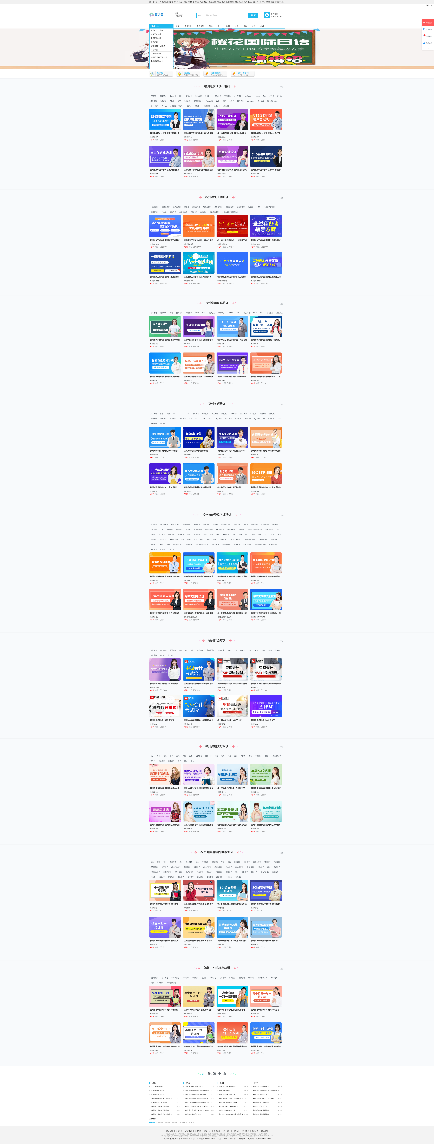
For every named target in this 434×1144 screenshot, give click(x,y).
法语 (181, 862)
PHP (181, 96)
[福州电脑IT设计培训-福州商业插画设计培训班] (199, 156)
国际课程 (200, 877)
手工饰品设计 (178, 544)
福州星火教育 (154, 1014)
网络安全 (198, 106)
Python (164, 106)
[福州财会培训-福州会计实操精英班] (165, 669)
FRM (249, 650)
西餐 (240, 534)
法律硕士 (212, 313)
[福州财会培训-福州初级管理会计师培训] (232, 669)
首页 (178, 26)
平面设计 (154, 96)
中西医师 (275, 524)
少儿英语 (154, 413)
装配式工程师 (214, 212)
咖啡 (253, 534)
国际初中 (245, 872)
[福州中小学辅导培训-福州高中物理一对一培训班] (232, 996)
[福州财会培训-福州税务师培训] (165, 706)
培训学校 (188, 26)
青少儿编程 (154, 106)
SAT (180, 413)
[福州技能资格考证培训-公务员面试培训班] (199, 562)
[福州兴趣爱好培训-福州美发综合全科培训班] (165, 774)
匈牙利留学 (178, 872)
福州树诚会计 (188, 687)
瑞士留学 (219, 872)
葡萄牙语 (215, 862)
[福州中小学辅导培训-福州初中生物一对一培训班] (232, 1032)
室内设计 (173, 96)
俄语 (197, 862)
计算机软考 (215, 544)
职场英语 (224, 413)
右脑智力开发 (262, 978)
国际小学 (254, 872)
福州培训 (160, 1123)
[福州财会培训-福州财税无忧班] (232, 706)
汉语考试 (163, 549)
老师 (211, 26)
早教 (152, 982)
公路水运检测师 (249, 539)
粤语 (222, 862)
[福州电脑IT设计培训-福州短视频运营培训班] (199, 119)
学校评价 (226, 1131)
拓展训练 (199, 756)
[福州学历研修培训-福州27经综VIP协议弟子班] (199, 363)
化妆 (189, 534)
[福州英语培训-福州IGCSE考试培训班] (266, 473)
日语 (152, 862)
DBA (261, 313)
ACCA (242, 650)
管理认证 (237, 524)
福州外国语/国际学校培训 (217, 852)
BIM (259, 207)
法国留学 (277, 862)
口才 (152, 756)
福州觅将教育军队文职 (190, 617)
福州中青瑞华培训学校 (261, 1114)
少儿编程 (261, 101)
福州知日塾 (187, 944)
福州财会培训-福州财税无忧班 (229, 720)
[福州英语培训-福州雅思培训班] (232, 473)
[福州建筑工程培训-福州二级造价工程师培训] (266, 263)
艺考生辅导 (175, 978)
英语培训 (154, 42)
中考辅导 (195, 978)
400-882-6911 (210, 1138)
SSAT (197, 418)
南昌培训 (167, 1123)
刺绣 (214, 539)
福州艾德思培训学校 (260, 1094)
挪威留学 (171, 877)
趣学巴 (166, 1138)
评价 (245, 26)
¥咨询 (152, 140)
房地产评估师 (235, 539)
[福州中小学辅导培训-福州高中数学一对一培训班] (165, 1032)
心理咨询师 (175, 524)
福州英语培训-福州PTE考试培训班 (164, 487)
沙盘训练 (162, 761)
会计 (192, 650)
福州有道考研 (188, 380)
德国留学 (197, 867)
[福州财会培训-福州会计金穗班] (266, 706)
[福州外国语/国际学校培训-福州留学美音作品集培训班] (232, 927)
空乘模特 (258, 756)
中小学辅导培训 (157, 61)
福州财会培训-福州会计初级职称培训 (198, 720)
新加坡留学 (154, 867)
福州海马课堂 (255, 491)
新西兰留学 (218, 867)
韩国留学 (187, 867)
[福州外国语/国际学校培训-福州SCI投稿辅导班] (266, 890)
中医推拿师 (174, 539)
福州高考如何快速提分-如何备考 (196, 1098)
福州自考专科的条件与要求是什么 (197, 1102)
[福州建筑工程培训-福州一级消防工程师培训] (232, 226)
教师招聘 (254, 524)
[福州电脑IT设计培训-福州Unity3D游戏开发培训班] (232, 119)
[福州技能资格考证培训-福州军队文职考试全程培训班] (266, 599)
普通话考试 (224, 539)
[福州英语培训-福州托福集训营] (199, 437)
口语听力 (243, 413)
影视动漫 (198, 96)
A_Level (257, 418)
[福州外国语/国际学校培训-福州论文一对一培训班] (165, 927)
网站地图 (264, 1131)
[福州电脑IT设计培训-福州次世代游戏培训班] (165, 156)
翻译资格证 (226, 544)
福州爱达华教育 (155, 687)
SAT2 (279, 418)
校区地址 (236, 1131)
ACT (190, 418)
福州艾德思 (153, 908)
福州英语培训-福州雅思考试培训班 (164, 450)
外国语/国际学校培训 (159, 57)
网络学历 (189, 313)
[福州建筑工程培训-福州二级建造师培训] (266, 226)
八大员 (164, 212)
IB (264, 418)
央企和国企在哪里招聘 (227, 1110)
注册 (219, 1138)
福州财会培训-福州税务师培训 (162, 720)
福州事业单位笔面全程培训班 (161, 1098)
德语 (165, 862)
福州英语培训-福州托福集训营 (196, 450)
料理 (161, 544)
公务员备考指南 (224, 1090)
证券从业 (181, 534)
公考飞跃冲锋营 (157, 1086)
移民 (236, 872)
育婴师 (245, 524)
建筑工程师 (177, 207)
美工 (179, 101)
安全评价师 (231, 529)
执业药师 (170, 529)
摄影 (217, 534)
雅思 (161, 413)
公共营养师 (164, 524)
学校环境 (245, 1131)
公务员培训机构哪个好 (227, 1094)
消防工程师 (230, 207)
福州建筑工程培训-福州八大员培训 (197, 276)
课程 (154, 1083)
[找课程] (189, 74)
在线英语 (154, 423)
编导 (222, 756)
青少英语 (219, 418)
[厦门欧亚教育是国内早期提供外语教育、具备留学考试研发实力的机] (217, 48)
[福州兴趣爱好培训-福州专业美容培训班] (232, 811)
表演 (184, 756)
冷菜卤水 (154, 544)
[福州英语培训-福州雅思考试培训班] (165, 437)
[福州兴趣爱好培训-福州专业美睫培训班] (165, 811)
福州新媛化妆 (154, 792)
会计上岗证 (183, 650)
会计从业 (154, 650)
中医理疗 (226, 534)
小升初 (204, 978)
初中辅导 (222, 978)
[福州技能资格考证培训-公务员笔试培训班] (232, 562)
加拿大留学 (257, 862)
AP (204, 418)
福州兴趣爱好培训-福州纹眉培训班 (231, 788)
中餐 (168, 544)
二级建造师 (166, 207)
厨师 (234, 534)
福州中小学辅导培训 (217, 968)
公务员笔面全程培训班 (159, 1102)
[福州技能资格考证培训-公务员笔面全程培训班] (165, 599)
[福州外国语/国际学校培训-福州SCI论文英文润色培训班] (199, 890)
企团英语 (263, 413)
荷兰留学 (229, 867)
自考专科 (179, 313)
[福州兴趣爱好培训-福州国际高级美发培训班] (199, 774)
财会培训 (154, 49)
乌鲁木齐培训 (183, 1123)
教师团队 (198, 1131)
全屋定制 (188, 106)
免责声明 (251, 1138)
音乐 (165, 756)
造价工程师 (218, 207)
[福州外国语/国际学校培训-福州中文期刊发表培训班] (165, 890)
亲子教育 (165, 978)
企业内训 (173, 212)
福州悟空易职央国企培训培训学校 (265, 1090)
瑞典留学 (229, 872)
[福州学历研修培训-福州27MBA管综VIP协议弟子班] (232, 363)
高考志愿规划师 (260, 544)
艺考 (229, 756)
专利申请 (210, 877)
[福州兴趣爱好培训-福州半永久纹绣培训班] (266, 774)
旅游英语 (182, 418)
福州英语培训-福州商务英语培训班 (231, 450)
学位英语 (228, 418)
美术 (158, 756)
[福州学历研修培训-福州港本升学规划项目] (165, 326)
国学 (179, 761)
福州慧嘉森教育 (155, 244)
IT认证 (172, 101)
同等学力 (163, 313)
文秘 (161, 529)
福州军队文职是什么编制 (228, 1102)
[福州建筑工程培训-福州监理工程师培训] (165, 226)
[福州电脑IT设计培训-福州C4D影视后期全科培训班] (266, 156)
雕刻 (189, 539)
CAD (217, 101)
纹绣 (205, 534)
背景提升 (238, 877)
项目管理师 (220, 529)
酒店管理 (154, 529)
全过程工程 (183, 212)
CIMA (263, 650)
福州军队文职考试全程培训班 (161, 1114)
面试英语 (238, 418)
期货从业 (237, 544)
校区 (156, 140)
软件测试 (154, 101)
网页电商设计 (198, 101)
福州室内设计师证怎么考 (194, 1086)
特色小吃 (274, 539)
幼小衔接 (274, 978)
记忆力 (243, 756)
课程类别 (200, 26)
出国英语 (253, 413)
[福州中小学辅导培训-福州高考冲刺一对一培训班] (165, 996)
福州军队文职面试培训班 (160, 1110)
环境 (254, 26)
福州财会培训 (217, 640)
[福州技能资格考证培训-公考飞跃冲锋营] (165, 562)
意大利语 (189, 862)
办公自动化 (249, 96)
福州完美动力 (154, 137)
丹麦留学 (200, 872)
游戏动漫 (187, 101)
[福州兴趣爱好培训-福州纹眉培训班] (232, 774)
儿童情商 (160, 982)
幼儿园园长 (247, 544)
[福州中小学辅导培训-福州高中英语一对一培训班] (266, 996)
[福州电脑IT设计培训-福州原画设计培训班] (232, 156)
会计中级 (154, 655)
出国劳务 (275, 872)
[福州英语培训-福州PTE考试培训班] (165, 473)
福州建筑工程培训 (217, 197)
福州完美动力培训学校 (261, 1102)
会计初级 (173, 650)
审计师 (162, 655)
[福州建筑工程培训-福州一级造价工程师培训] (199, 226)
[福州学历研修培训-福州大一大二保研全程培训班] (232, 326)
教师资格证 (186, 524)
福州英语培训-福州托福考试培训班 (197, 487)
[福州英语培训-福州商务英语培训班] (232, 437)
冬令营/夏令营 (276, 756)
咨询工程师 (154, 212)
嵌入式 (271, 96)
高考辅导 (186, 978)
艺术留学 (190, 877)
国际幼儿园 (265, 872)
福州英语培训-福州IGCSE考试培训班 (266, 487)
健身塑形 (171, 761)
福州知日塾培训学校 (260, 1106)
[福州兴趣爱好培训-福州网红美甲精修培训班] (266, 811)
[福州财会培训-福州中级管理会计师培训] (266, 669)
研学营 (153, 761)
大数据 (231, 101)
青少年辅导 (154, 978)
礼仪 (278, 529)
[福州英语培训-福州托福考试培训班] (199, 473)
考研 (171, 313)
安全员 (186, 207)
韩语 (158, 862)
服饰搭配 (189, 544)
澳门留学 (181, 877)
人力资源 (154, 524)
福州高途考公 (154, 580)
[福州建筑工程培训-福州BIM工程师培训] (232, 263)
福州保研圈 (187, 344)
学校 (256, 1083)
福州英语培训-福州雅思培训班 (229, 487)
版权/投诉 (242, 1138)
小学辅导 (232, 978)
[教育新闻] (244, 74)
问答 (236, 26)
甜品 (182, 539)
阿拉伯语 (205, 862)
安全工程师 (207, 207)
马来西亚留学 (155, 872)
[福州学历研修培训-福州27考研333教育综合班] (266, 363)
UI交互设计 (238, 96)
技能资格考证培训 (158, 45)
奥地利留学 (250, 867)
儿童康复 (154, 549)
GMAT (210, 418)
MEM (255, 313)
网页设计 (163, 96)
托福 (168, 413)
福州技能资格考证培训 (217, 514)
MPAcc (230, 313)
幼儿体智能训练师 (201, 544)
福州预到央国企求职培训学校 (263, 1098)
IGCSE (162, 423)
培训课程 (188, 1131)
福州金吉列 (187, 454)
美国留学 (237, 862)
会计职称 (200, 650)
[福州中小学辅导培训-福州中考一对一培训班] (266, 1032)
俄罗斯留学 (167, 872)
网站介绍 (169, 1131)
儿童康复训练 (171, 982)
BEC (174, 413)
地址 (262, 26)
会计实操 (163, 650)
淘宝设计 (189, 96)
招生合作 (429, 5)
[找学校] (162, 74)
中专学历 (221, 313)
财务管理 (221, 650)
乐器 (235, 756)
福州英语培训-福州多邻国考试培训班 (266, 450)
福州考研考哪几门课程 (193, 1114)
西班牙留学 (239, 867)
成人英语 (215, 413)
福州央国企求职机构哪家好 (228, 1106)
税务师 (277, 650)
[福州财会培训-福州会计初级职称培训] (199, 706)
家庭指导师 (273, 544)
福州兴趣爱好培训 (217, 746)
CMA (270, 650)
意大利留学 (207, 867)
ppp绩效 (241, 529)
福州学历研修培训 (217, 303)
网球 (185, 761)
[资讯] (217, 74)
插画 (224, 101)
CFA (256, 650)
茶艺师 (172, 549)
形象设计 (154, 539)
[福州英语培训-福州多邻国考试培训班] (266, 437)
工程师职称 (241, 207)
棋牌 (216, 756)
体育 (190, 756)
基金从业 (171, 534)
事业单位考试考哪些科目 (228, 1086)
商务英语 (272, 413)
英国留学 (267, 862)
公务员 (215, 524)
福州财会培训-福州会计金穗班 (263, 720)
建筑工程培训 (156, 34)
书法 (171, 756)
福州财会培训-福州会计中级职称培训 (198, 683)
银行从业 (197, 524)
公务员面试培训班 (157, 1090)
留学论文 (219, 877)
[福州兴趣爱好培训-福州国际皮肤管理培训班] (199, 811)
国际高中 (247, 862)
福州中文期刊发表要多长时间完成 (231, 1114)
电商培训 (163, 101)
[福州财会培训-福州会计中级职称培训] (199, 669)
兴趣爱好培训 (156, 53)
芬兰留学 (209, 872)
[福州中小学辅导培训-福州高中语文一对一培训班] (199, 1032)
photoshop (250, 101)
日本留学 (165, 867)
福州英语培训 (217, 404)
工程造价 (203, 212)
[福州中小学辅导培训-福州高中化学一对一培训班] (199, 996)
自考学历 (270, 313)
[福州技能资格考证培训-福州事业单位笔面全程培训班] (266, 562)
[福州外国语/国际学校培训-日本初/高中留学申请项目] (199, 927)
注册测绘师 (269, 529)
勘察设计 (251, 207)
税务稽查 (206, 524)
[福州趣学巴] (159, 15)
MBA (197, 313)
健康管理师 (198, 529)
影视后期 (240, 101)
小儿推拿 (162, 534)
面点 (246, 534)
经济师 (188, 529)
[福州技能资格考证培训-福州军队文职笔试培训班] (199, 599)
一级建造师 (154, 207)
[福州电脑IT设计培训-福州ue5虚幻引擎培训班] (266, 119)
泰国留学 (162, 877)
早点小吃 (163, 539)
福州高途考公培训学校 (261, 1086)
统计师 (170, 655)
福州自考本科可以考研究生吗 (195, 1094)
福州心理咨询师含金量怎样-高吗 (196, 1106)
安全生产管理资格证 (255, 529)
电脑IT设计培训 (157, 30)
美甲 (211, 534)
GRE (187, 413)
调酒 (259, 534)
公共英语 (195, 413)
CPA (235, 650)
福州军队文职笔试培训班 (160, 1106)
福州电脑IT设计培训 (217, 86)
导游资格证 (265, 524)
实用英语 (271, 418)
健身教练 (179, 529)
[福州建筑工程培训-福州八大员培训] (199, 263)
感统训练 (251, 978)
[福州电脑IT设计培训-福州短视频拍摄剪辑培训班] (165, 119)
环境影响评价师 (269, 207)
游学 (268, 867)
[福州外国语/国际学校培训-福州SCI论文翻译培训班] (232, 890)
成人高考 (247, 313)
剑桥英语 (205, 413)
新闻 (228, 26)
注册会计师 (211, 650)
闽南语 (153, 877)
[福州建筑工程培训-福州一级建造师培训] (165, 263)
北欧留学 (261, 867)
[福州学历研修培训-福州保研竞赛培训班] (199, 326)
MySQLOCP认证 (176, 106)
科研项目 (229, 877)
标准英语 (173, 418)
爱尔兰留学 (190, 872)
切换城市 (179, 16)
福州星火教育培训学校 (261, 1110)
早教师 (153, 534)
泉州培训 (174, 1123)
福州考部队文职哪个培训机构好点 (231, 1098)
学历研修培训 (156, 38)
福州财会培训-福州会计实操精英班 (164, 683)
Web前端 (209, 101)
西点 (195, 539)
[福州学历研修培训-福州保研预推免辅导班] (165, 363)
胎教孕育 (242, 978)
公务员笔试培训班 (157, 1094)
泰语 (229, 862)
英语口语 (248, 418)
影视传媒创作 (272, 101)
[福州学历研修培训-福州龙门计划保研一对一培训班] (266, 326)
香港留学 (277, 867)
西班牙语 (173, 862)
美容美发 (197, 534)
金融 (229, 650)
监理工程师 (196, 207)
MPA (203, 313)
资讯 (219, 26)
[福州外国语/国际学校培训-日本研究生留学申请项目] (266, 927)
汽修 (272, 534)
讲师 (208, 539)
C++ (264, 96)
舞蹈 (177, 756)
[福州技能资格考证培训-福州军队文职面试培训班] (232, 599)
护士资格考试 (225, 524)
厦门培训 (191, 1123)
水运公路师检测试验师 (230, 212)
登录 (225, 1138)
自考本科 (154, 313)
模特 (250, 756)
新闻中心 (207, 1131)
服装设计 (208, 96)
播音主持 (208, 756)
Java (258, 96)
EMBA (238, 313)
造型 (279, 534)
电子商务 (207, 106)
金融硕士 (279, 313)
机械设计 (217, 106)
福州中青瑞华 (154, 344)
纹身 (201, 539)
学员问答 (217, 1131)
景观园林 (227, 96)
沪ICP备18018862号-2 (187, 1138)
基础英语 (154, 418)
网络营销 (218, 96)
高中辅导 (213, 978)
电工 (266, 534)
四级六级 (234, 413)
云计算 (279, 96)
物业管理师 (209, 529)
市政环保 (194, 212)
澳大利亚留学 (176, 867)
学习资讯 (255, 1131)
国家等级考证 (262, 539)
